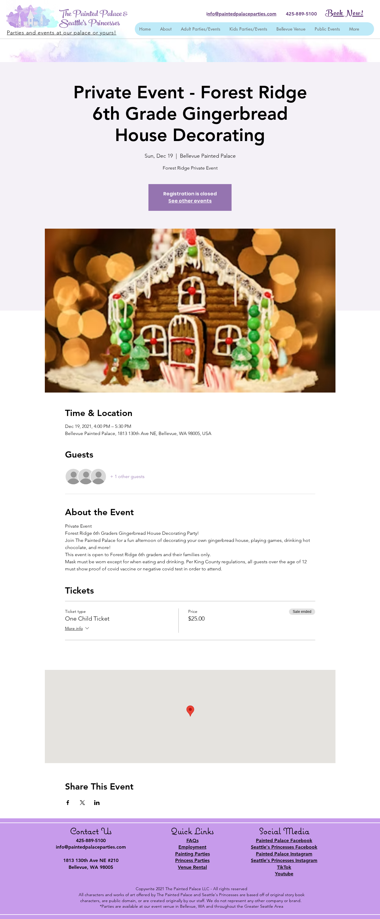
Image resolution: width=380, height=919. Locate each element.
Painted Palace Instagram (284, 854)
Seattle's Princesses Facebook (284, 847)
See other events (190, 200)
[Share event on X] (82, 802)
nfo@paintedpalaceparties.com (242, 14)
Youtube (284, 874)
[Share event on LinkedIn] (97, 802)
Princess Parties (192, 860)
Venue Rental (192, 867)
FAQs (192, 840)
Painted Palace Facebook (284, 840)
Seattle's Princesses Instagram (284, 860)
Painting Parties (192, 854)
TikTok (284, 867)
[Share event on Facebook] (68, 802)
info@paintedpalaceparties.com (91, 847)
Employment (192, 847)
